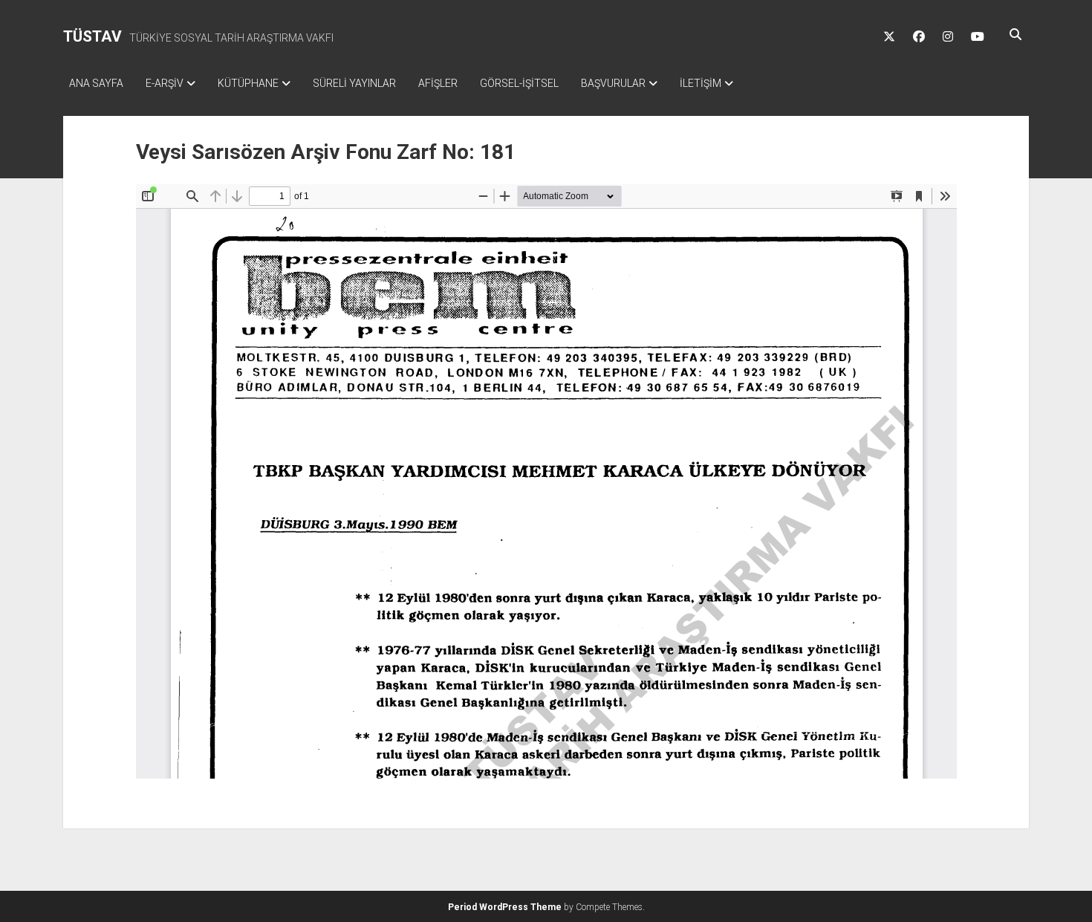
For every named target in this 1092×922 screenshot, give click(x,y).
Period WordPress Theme (505, 907)
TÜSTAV (92, 36)
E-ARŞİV (164, 83)
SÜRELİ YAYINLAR (354, 83)
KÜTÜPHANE (248, 83)
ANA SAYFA (96, 83)
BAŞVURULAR (613, 83)
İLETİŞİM (700, 83)
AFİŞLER (438, 83)
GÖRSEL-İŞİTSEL (519, 83)
